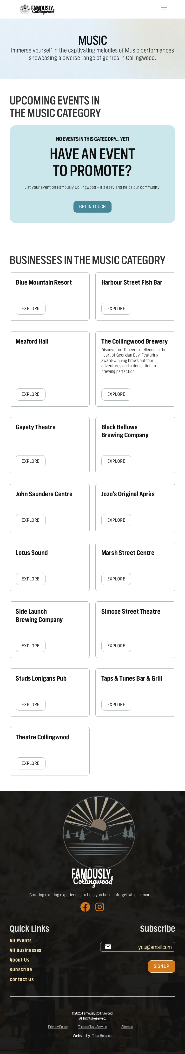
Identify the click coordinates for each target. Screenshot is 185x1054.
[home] (36, 9)
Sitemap (127, 1026)
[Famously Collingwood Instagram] (100, 907)
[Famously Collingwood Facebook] (85, 907)
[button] (163, 9)
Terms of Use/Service (92, 1026)
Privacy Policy (58, 1026)
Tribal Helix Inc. (102, 1035)
